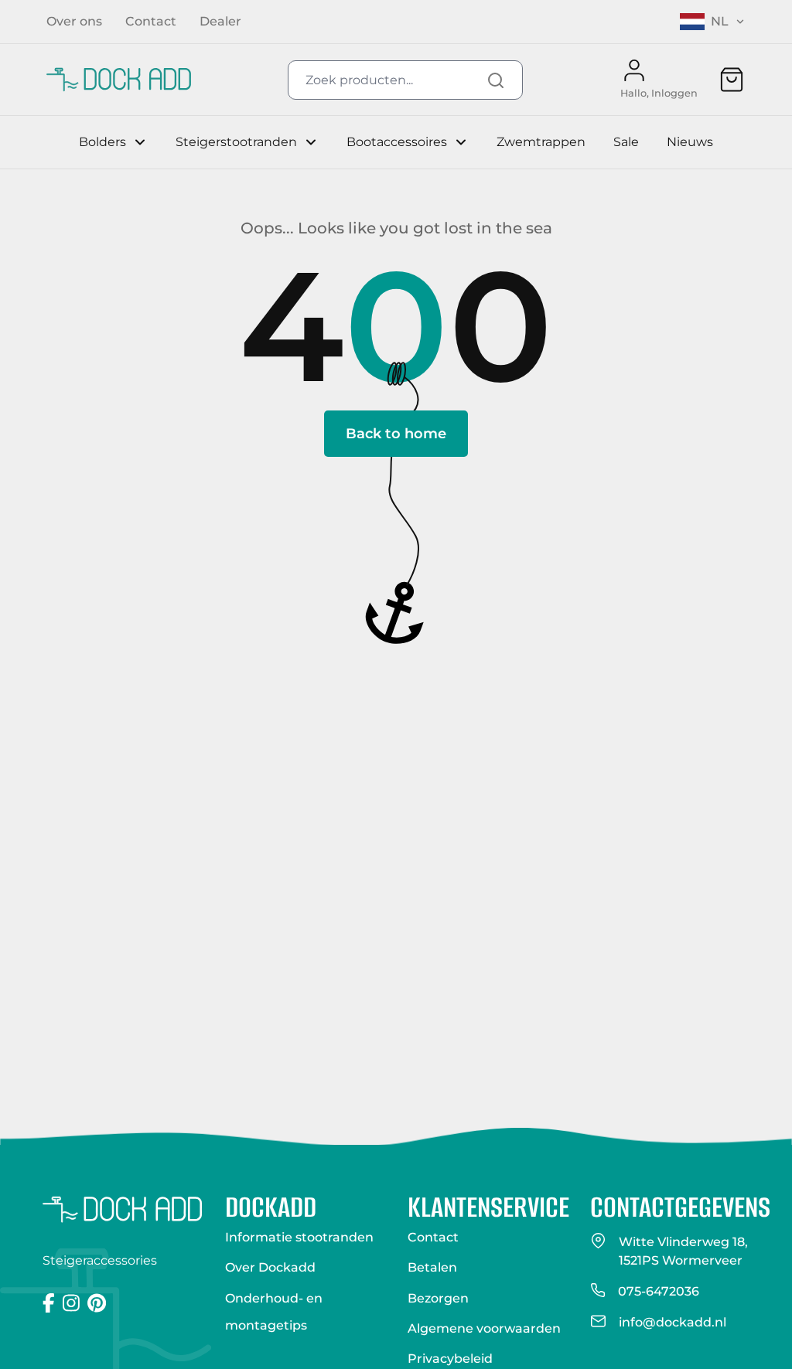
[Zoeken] (495, 80)
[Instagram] (71, 1303)
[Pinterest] (96, 1303)
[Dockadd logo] (122, 1209)
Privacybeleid (450, 1358)
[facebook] (49, 1303)
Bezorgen (438, 1298)
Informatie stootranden (299, 1237)
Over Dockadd (270, 1267)
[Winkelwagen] (732, 80)
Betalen (432, 1267)
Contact (433, 1237)
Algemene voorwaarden (484, 1328)
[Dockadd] (118, 79)
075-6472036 (658, 1291)
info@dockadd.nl (672, 1322)
